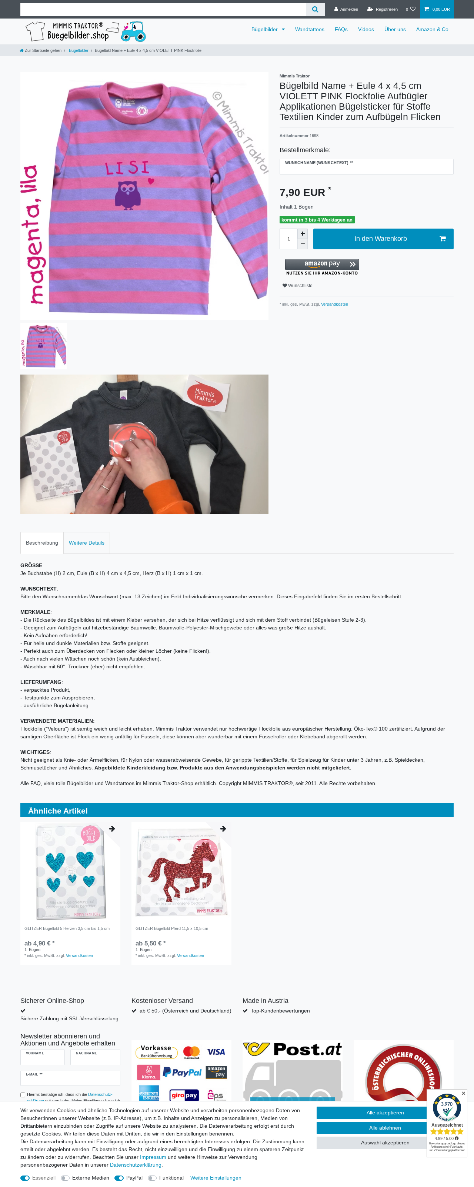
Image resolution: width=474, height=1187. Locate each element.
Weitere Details (86, 543)
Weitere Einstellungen (215, 1178)
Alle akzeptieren (385, 1112)
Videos (366, 29)
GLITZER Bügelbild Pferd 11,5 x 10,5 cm (172, 928)
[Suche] (315, 9)
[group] (70, 872)
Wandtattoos (309, 29)
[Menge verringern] (302, 244)
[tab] (42, 543)
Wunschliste (300, 285)
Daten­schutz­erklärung (135, 1165)
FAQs (341, 29)
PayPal (134, 1178)
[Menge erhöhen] (302, 234)
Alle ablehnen (385, 1128)
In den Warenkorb (380, 238)
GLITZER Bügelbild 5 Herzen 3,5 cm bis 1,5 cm (67, 928)
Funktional (171, 1178)
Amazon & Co (432, 29)
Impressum (153, 1157)
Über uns (395, 29)
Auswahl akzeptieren (385, 1143)
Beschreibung (42, 543)
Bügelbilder (265, 29)
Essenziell (44, 1178)
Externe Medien (90, 1178)
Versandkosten (334, 304)
